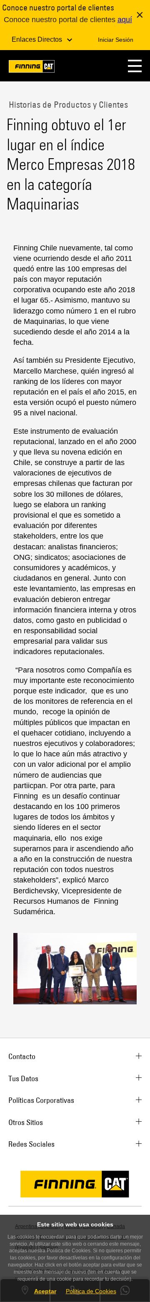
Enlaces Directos (38, 39)
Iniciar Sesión (115, 39)
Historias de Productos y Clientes (67, 104)
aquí (125, 19)
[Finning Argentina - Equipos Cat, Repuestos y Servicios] (32, 68)
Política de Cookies (91, 1291)
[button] (135, 65)
